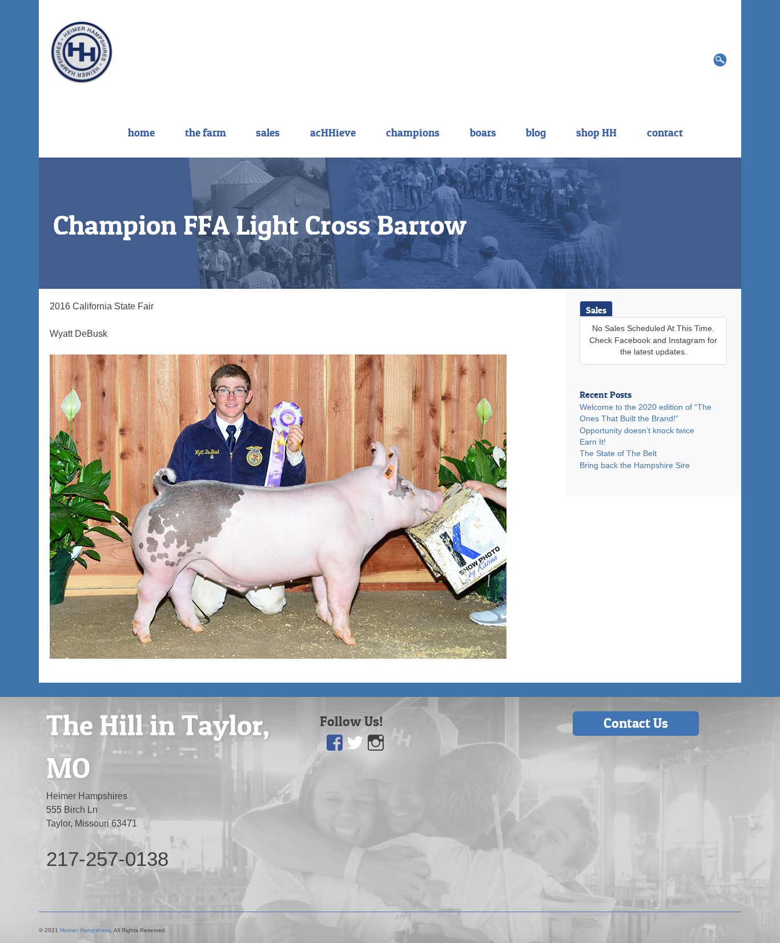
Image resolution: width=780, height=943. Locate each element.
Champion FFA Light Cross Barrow (260, 225)
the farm (205, 132)
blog (536, 132)
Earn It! (593, 442)
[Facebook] (334, 743)
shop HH (596, 132)
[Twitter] (355, 743)
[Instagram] (376, 743)
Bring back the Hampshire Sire (635, 465)
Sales (596, 310)
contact (665, 132)
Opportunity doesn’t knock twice (637, 430)
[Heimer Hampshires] (81, 51)
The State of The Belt (618, 453)
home (141, 132)
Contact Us (636, 723)
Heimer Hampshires (85, 930)
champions (413, 132)
